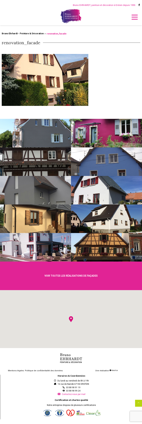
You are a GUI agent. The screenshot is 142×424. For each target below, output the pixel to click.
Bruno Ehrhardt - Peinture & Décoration (23, 33)
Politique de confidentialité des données (44, 371)
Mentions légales (16, 371)
